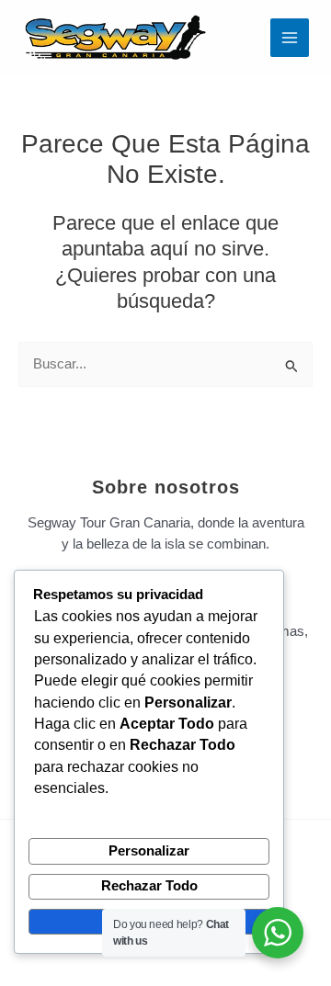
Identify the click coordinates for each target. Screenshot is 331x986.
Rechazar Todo (149, 885)
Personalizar (148, 851)
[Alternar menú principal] (289, 37)
